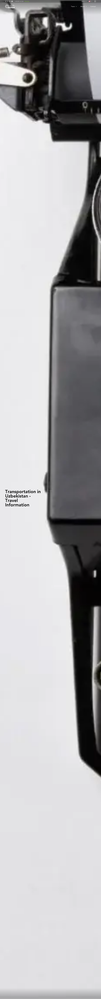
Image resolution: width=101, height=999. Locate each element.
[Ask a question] (95, 1)
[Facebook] (5, 1)
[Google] (7, 1)
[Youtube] (9, 1)
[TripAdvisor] (12, 1)
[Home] (10, 6)
